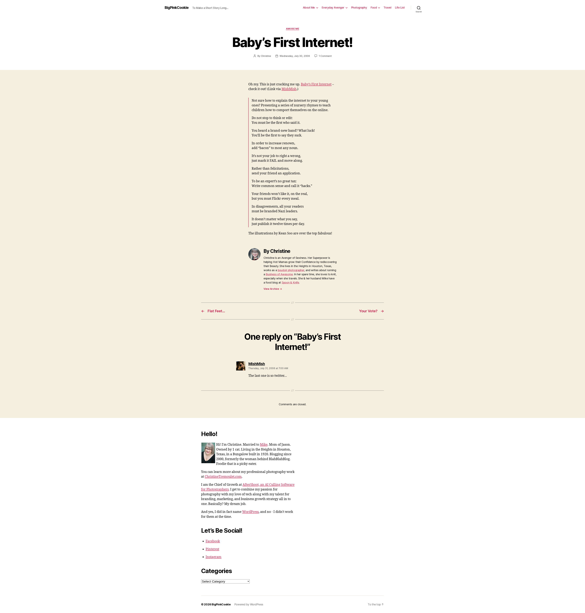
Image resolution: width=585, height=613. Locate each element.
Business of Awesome (279, 274)
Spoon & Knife (290, 282)
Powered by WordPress (248, 604)
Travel (387, 7)
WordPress (250, 512)
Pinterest (212, 549)
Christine (266, 55)
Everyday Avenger (333, 7)
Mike (264, 445)
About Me (309, 7)
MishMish (289, 89)
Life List (400, 7)
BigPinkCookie (177, 7)
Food (374, 7)
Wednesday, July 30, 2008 (295, 55)
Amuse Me (292, 28)
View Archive (273, 288)
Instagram (213, 557)
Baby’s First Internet (316, 84)
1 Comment (325, 55)
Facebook (213, 541)
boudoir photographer (291, 270)
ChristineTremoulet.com (223, 477)
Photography (359, 7)
